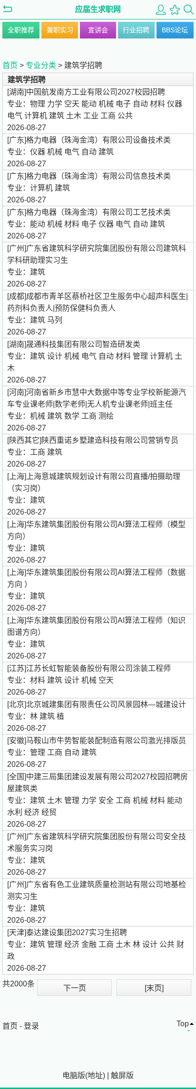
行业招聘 (136, 30)
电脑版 (73, 1075)
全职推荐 (21, 30)
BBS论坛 (175, 30)
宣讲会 (98, 30)
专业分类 (41, 65)
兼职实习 (60, 30)
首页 (10, 65)
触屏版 (122, 1075)
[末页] (154, 988)
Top (182, 1024)
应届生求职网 (98, 9)
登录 (31, 1026)
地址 (95, 1075)
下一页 (74, 988)
